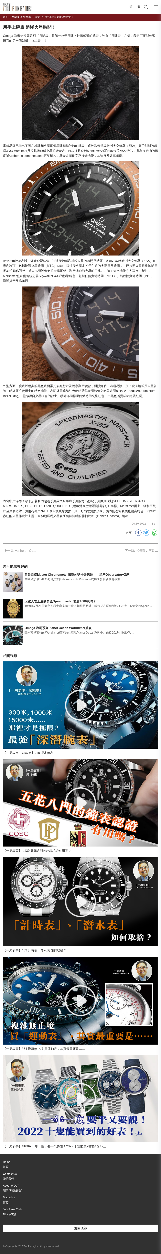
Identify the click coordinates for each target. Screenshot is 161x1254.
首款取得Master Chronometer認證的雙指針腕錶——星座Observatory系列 (77, 574)
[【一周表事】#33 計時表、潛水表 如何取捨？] (80, 901)
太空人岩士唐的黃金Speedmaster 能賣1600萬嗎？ (60, 601)
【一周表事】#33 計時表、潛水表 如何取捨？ (34, 950)
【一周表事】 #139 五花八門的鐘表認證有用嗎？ (37, 850)
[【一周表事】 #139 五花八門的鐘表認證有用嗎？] (80, 802)
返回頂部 (80, 1228)
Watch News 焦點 (21, 16)
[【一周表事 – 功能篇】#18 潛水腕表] (80, 705)
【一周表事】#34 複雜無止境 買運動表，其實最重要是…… (44, 1048)
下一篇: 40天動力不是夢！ (141, 550)
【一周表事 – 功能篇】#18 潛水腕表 (28, 753)
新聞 (37, 16)
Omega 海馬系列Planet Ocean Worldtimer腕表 (58, 628)
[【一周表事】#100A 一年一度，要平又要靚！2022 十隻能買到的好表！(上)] (80, 1098)
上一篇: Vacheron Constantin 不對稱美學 (20, 550)
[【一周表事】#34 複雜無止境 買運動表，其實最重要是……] (80, 1001)
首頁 (5, 16)
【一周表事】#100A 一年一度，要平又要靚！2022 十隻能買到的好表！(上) (55, 1146)
